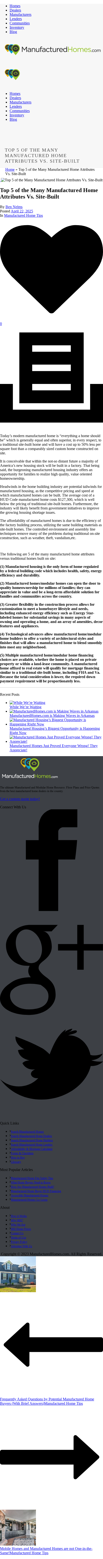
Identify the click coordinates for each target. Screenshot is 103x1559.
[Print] (51, 428)
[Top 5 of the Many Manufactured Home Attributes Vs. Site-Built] (0, 180)
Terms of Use (18, 1237)
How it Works (19, 1216)
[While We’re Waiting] (27, 703)
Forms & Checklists (22, 1153)
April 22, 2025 (22, 211)
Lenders (16, 19)
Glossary (16, 1162)
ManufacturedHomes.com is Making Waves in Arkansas (52, 716)
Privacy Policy (19, 1242)
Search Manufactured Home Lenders (31, 1144)
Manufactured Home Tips (23, 215)
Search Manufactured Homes (27, 1131)
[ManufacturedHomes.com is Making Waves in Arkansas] (54, 711)
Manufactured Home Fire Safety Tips (32, 1178)
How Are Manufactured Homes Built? (32, 1186)
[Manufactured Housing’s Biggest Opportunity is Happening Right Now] (56, 724)
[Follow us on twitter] (51, 1119)
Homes (15, 6)
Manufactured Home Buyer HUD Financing (36, 1191)
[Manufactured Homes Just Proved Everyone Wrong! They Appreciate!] (56, 741)
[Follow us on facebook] (51, 911)
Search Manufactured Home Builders (32, 1140)
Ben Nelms (14, 207)
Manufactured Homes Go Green (29, 1199)
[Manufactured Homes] (30, 779)
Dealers (15, 10)
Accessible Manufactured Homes (29, 1195)
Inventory (17, 27)
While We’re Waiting (25, 707)
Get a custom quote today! (20, 799)
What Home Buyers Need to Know (31, 1182)
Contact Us (17, 1233)
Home (10, 169)
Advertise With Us (21, 1246)
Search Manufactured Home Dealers (31, 1136)
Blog (13, 32)
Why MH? (17, 1220)
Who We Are (18, 1224)
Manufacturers (20, 14)
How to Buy (18, 1157)
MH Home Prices (21, 1229)
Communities (20, 23)
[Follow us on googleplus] (51, 1015)
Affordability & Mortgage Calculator (31, 1149)
